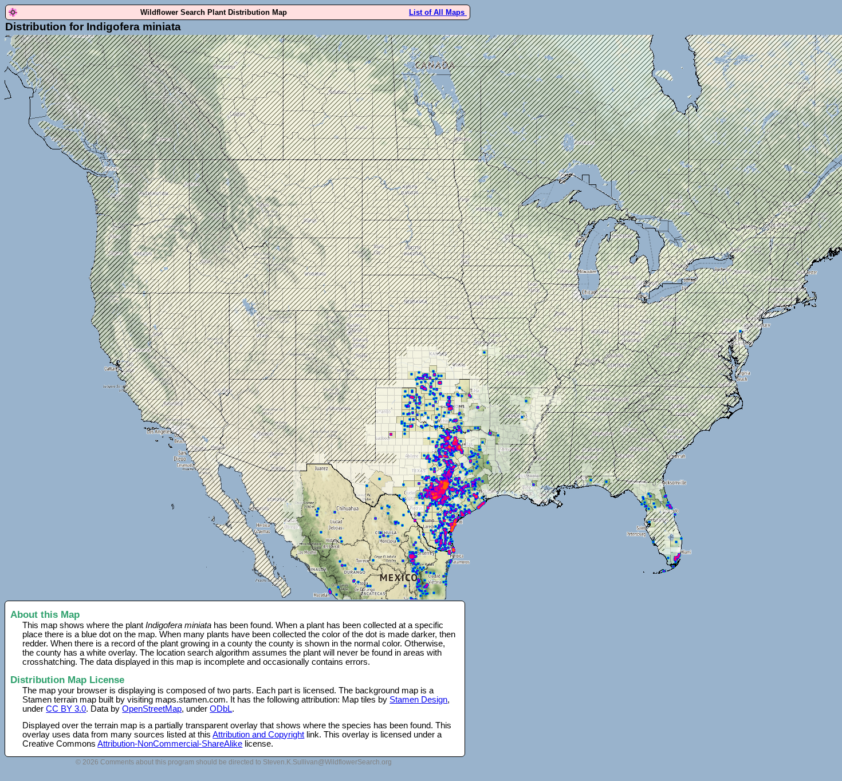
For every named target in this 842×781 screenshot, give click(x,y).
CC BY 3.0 (66, 708)
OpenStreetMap (152, 708)
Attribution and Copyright (258, 734)
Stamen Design (418, 699)
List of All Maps (438, 12)
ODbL (221, 708)
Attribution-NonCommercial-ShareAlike (169, 743)
